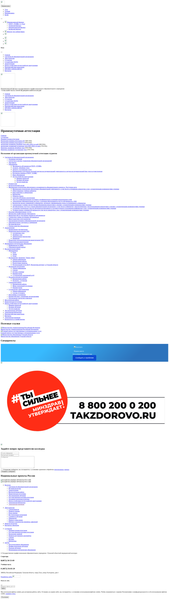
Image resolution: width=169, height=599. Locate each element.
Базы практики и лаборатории (23, 192)
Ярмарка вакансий (22, 178)
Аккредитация (9, 64)
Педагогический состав (16, 185)
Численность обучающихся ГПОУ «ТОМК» (27, 166)
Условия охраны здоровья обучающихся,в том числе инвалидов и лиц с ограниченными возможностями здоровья (51, 210)
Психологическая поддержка (18, 277)
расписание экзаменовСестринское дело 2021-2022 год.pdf (20, 146)
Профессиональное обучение (18, 546)
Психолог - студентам (20, 280)
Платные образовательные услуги (20, 212)
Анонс (15, 254)
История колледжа (15, 488)
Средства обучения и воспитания (24, 198)
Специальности (14, 509)
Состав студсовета (19, 293)
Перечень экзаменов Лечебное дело (13, 148)
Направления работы (20, 261)
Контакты (8, 71)
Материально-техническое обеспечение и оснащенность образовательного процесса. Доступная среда (43, 187)
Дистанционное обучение (13, 310)
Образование (13, 164)
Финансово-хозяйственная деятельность (22, 213)
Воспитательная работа (12, 249)
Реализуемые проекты (20, 263)
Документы (12, 162)
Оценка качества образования (18, 226)
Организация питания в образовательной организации (27, 221)
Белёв (7, 15)
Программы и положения (17, 295)
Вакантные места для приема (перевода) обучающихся (27, 215)
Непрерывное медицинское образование (18, 243)
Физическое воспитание (17, 266)
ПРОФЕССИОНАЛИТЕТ (13, 69)
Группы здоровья (18, 272)
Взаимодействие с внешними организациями (24, 296)
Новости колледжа (11, 523)
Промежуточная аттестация (18, 530)
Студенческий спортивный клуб (23, 275)
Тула (6, 9)
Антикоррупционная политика (19, 499)
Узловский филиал (15, 26)
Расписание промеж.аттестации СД (12, 142)
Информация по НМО (16, 245)
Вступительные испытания (18, 515)
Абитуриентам (9, 58)
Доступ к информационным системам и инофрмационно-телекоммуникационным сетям (42, 199)
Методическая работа (12, 300)
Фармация (16, 238)
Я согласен (5, 597)
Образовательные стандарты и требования (23, 222)
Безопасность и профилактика (15, 319)
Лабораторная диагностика (22, 236)
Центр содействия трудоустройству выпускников (21, 65)
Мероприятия (13, 250)
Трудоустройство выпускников (23, 176)
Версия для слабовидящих (16, 32)
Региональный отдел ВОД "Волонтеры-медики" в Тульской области (35, 265)
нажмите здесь (10, 593)
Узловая (7, 11)
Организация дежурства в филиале (20, 298)
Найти (3, 588)
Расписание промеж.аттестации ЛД (13, 141)
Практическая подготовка (13, 302)
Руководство (13, 184)
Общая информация (19, 259)
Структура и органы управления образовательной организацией (30, 161)
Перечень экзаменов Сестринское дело (14, 149)
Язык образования (19, 175)
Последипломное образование (19, 544)
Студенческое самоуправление (19, 289)
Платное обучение (15, 548)
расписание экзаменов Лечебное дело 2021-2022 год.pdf (20, 144)
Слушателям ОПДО (11, 62)
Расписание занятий (15, 534)
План (14, 252)
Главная (7, 55)
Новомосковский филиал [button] (15, 22)
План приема (13, 513)
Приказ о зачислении (16, 520)
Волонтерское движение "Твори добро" (22, 258)
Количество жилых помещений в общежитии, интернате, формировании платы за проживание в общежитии (49, 203)
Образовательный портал (17, 247)
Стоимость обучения (15, 516)
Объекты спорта (18, 196)
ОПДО (7, 543)
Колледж (8, 485)
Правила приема (14, 511)
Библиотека (16, 194)
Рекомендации (17, 273)
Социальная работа (15, 282)
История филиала (14, 224)
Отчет (15, 256)
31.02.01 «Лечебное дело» (21, 168)
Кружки (11, 539)
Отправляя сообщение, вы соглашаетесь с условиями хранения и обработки (36, 469)
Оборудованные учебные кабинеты (24, 191)
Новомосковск (6, 6)
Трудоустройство (22, 182)
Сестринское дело (18, 233)
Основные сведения (15, 159)
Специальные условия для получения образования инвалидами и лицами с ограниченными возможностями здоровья (52, 205)
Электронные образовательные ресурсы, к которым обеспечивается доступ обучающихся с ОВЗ (45, 201)
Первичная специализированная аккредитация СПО (26, 240)
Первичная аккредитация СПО (19, 231)
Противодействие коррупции (14, 67)
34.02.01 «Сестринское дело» (22, 169)
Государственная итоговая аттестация (21, 497)
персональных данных (61, 469)
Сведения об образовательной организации (19, 56)
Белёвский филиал (15, 29)
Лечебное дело (17, 235)
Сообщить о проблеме (84, 358)
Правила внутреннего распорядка (20, 536)
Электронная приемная (12, 317)
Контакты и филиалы (12, 525)
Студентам (8, 60)
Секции (15, 270)
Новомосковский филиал (17, 27)
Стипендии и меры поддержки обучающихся (24, 217)
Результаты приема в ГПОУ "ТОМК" (25, 173)
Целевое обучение (22, 180)
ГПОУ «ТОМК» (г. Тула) (17, 24)
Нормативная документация (18, 229)
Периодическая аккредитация (18, 242)
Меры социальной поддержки (23, 286)
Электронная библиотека (13, 312)
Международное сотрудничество (20, 219)
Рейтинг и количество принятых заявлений (23, 522)
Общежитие (13, 518)
